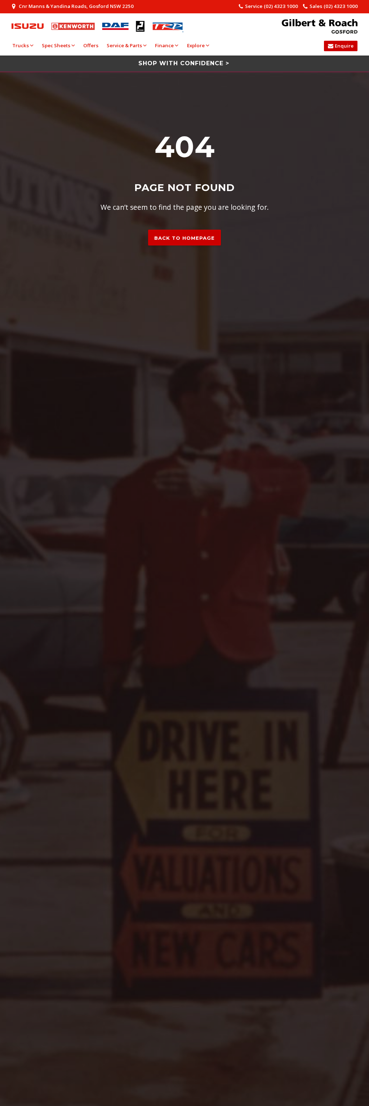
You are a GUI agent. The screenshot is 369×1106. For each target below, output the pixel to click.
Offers (90, 45)
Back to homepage (184, 238)
